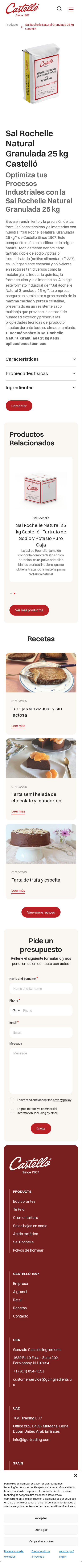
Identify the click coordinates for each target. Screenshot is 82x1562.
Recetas (20, 1307)
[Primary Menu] (71, 9)
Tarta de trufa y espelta (35, 880)
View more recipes (41, 912)
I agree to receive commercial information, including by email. (37, 1111)
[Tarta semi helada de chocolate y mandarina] (41, 758)
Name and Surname (23, 978)
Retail (17, 1299)
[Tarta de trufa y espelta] (41, 844)
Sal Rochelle (23, 1242)
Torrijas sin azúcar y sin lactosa (36, 712)
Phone (14, 1000)
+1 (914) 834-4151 (28, 1371)
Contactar (19, 406)
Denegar (41, 1530)
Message (15, 1043)
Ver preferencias (41, 1541)
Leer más (18, 726)
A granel (20, 1291)
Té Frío (18, 1209)
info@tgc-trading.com (31, 1439)
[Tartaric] (22, 9)
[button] (76, 1475)
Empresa (20, 1283)
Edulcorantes (24, 1201)
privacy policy (62, 1100)
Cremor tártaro (25, 1217)
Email (14, 1022)
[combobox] (16, 1010)
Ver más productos (29, 610)
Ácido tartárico (25, 1233)
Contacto (20, 1316)
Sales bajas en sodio (30, 1225)
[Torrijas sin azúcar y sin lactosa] (41, 672)
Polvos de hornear (28, 1250)
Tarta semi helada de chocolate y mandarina (36, 797)
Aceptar (41, 1518)
